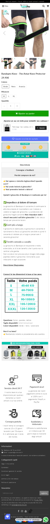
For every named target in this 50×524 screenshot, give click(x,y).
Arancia (22, 86)
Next (46, 33)
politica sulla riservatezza (9, 479)
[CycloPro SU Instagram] (22, 511)
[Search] (44, 6)
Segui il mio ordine (7, 464)
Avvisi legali (5, 475)
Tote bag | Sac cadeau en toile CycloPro (23, 127)
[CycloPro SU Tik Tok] (30, 512)
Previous (4, 33)
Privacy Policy (38, 500)
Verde (5, 86)
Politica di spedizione (8, 482)
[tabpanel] (7, 63)
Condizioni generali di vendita (11, 471)
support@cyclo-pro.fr (15, 452)
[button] (25, 139)
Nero (13, 86)
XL (14, 96)
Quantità (5, 101)
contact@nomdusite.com (19, 504)
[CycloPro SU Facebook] (18, 511)
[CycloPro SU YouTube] (26, 511)
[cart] (48, 6)
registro (44, 493)
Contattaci (4, 467)
